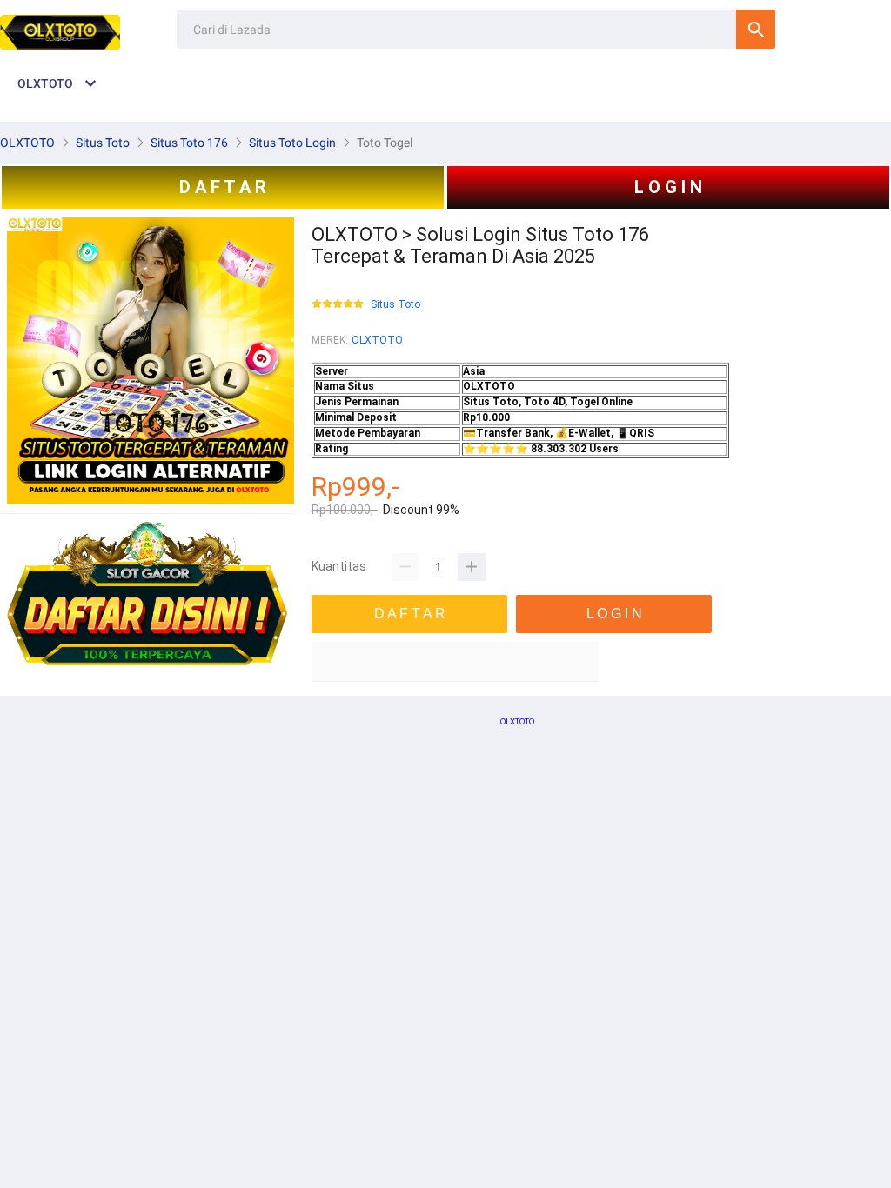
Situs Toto (395, 304)
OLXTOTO (377, 340)
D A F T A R (222, 187)
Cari (755, 29)
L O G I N (668, 187)
